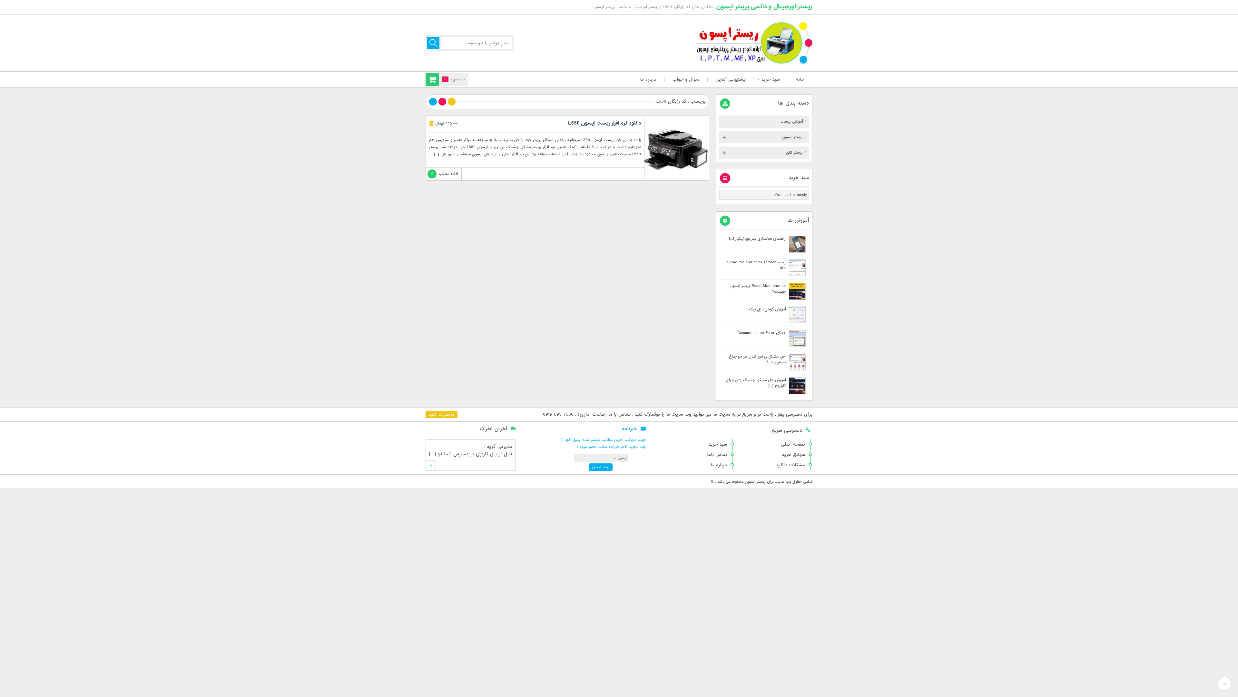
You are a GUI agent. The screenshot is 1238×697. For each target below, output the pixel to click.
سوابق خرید (793, 454)
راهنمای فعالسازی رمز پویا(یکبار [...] (757, 239)
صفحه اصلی (793, 444)
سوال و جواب (686, 79)
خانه (800, 79)
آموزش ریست (792, 122)
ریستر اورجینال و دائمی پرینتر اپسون (764, 6)
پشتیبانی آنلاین (730, 79)
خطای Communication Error (761, 333)
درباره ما (648, 79)
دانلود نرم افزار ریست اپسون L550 (604, 123)
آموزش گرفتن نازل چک (767, 309)
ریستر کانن (794, 153)
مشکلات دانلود (790, 465)
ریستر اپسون (792, 137)
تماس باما (717, 454)
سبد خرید (770, 79)
